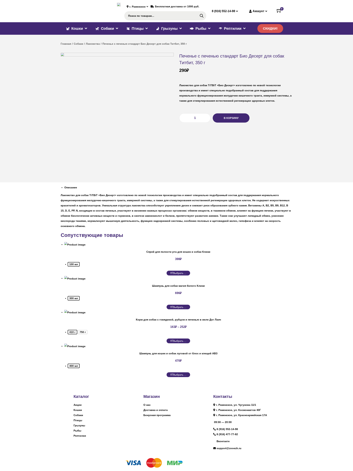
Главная (66, 43)
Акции (78, 404)
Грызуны (79, 425)
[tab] (178, 187)
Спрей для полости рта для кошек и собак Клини (178, 251)
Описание (70, 187)
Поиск (202, 15)
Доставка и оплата (155, 410)
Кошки (78, 410)
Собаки (78, 43)
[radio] (73, 264)
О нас (147, 404)
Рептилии (80, 435)
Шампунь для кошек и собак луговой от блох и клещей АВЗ (178, 353)
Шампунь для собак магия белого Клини (178, 285)
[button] (270, 28)
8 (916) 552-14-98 (227, 429)
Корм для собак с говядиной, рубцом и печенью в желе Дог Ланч (178, 319)
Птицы (78, 420)
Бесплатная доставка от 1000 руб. (177, 6)
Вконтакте (223, 441)
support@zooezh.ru (229, 448)
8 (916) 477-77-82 (227, 434)
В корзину (231, 118)
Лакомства (93, 43)
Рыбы (77, 430)
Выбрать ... (179, 273)
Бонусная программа (157, 415)
